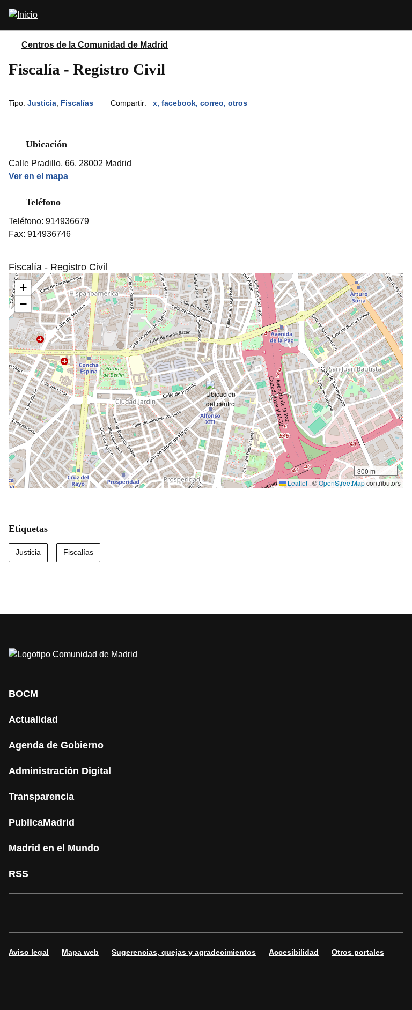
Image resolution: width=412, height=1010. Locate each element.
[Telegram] (281, 913)
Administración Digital (60, 771)
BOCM (23, 693)
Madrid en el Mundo (54, 848)
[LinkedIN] (152, 913)
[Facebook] (24, 913)
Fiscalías (77, 103)
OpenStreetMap (342, 482)
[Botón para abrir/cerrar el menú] (397, 15)
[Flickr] (249, 913)
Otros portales (358, 952)
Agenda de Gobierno (56, 745)
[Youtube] (120, 913)
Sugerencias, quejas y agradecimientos (184, 952)
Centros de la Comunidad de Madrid (94, 44)
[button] (221, 395)
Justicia (41, 103)
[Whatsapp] (185, 913)
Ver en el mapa (38, 176)
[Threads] (313, 913)
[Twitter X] (88, 913)
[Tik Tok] (217, 913)
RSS (18, 873)
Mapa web (80, 952)
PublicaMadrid (42, 822)
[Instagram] (56, 913)
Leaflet (296, 482)
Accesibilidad (294, 952)
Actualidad (33, 719)
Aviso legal (29, 952)
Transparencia (41, 796)
